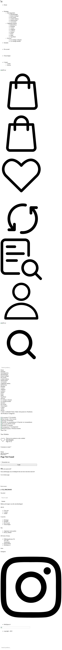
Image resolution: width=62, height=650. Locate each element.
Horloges (6, 11)
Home (5, 5)
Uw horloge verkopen (16, 39)
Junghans (12, 29)
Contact (6, 62)
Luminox (12, 30)
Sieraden (6, 42)
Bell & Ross (13, 25)
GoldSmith (8, 411)
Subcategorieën (11, 13)
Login (18, 464)
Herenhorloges (14, 14)
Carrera (12, 28)
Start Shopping (9, 439)
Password (4, 454)
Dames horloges (14, 16)
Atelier (9, 63)
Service (9, 65)
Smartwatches (13, 20)
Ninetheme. (30, 411)
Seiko (11, 35)
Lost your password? (6, 469)
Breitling (12, 26)
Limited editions (14, 19)
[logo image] (3, 70)
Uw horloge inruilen (15, 41)
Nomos (12, 32)
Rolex (11, 33)
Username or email (6, 447)
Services (9, 38)
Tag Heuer (13, 36)
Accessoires (13, 22)
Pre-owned (13, 17)
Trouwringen (7, 55)
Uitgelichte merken (12, 23)
